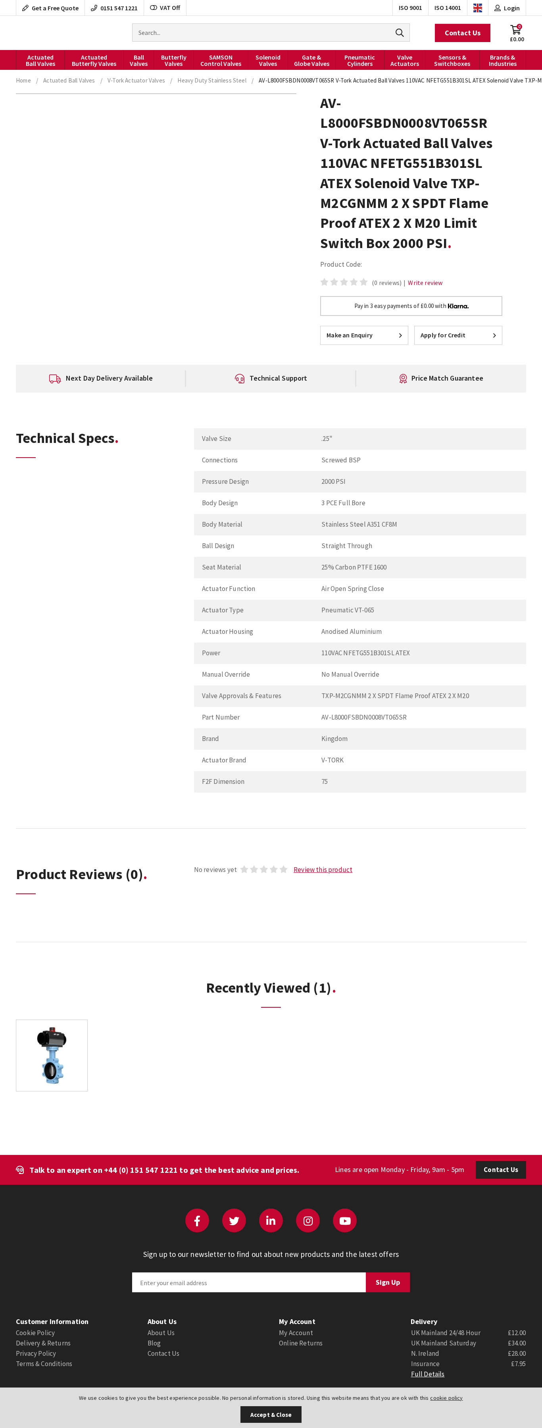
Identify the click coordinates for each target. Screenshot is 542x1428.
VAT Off (170, 8)
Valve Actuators (404, 60)
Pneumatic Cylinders (359, 60)
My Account (296, 1332)
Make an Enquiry (350, 335)
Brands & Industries (503, 60)
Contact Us (462, 32)
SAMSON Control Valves (220, 60)
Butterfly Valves (173, 60)
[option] (101, 379)
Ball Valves (139, 60)
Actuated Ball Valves (40, 60)
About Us (161, 1332)
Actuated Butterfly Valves (94, 60)
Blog (154, 1343)
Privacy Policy (36, 1353)
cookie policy (446, 1397)
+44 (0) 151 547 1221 (141, 1170)
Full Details (428, 1374)
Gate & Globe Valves (311, 60)
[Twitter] (234, 1220)
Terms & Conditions (44, 1363)
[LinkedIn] (271, 1220)
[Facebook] (197, 1220)
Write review (425, 283)
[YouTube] (345, 1220)
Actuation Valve (38, 33)
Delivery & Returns (43, 1343)
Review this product (323, 869)
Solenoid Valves (268, 60)
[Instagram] (308, 1220)
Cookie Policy (35, 1332)
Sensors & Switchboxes (452, 60)
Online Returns (301, 1343)
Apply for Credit (443, 335)
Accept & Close (271, 1414)
